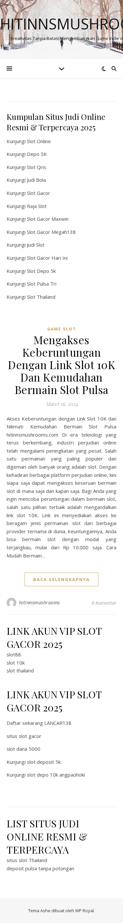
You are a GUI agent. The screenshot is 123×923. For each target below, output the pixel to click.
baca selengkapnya (61, 579)
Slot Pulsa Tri (41, 283)
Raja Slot (37, 206)
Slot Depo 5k (41, 271)
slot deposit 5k (44, 762)
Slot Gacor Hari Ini (47, 257)
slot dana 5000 (23, 748)
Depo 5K (37, 154)
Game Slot (61, 329)
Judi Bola (36, 180)
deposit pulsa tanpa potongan (40, 868)
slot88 (14, 654)
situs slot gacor (24, 736)
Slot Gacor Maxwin (48, 219)
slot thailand (20, 670)
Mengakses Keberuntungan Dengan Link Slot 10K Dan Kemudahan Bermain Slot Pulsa (61, 364)
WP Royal (84, 911)
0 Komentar (104, 602)
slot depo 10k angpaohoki (56, 774)
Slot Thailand (41, 296)
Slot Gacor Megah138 (51, 232)
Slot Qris (36, 167)
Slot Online (39, 141)
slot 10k (16, 662)
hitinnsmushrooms (39, 602)
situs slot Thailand (27, 860)
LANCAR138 (58, 723)
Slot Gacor (38, 193)
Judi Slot (36, 244)
